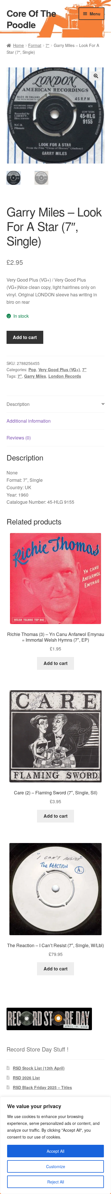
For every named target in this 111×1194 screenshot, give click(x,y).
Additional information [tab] (29, 421)
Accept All (55, 1151)
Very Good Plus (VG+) (59, 369)
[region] (55, 1145)
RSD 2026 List (26, 1078)
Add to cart (25, 337)
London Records (64, 376)
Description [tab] (18, 404)
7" (47, 45)
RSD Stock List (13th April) (39, 1068)
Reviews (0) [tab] (19, 437)
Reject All (55, 1182)
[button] (95, 75)
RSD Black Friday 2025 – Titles (42, 1087)
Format (34, 45)
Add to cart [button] (55, 663)
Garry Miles (35, 376)
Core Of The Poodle (31, 19)
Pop (32, 369)
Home (18, 45)
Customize (55, 1166)
